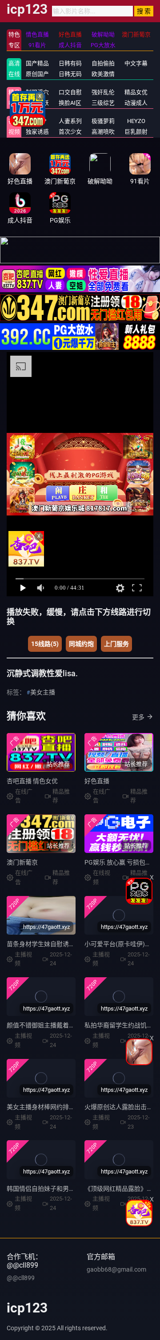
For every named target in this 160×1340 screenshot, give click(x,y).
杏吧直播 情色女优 (32, 781)
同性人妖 (37, 102)
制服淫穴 (37, 92)
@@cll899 (21, 1277)
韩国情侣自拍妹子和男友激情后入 (53, 1188)
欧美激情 (103, 74)
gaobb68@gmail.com (116, 1269)
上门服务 (116, 643)
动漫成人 (136, 102)
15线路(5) (45, 643)
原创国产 (37, 74)
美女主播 (42, 692)
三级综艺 (103, 102)
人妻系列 (70, 121)
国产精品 (37, 63)
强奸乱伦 (103, 92)
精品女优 (136, 92)
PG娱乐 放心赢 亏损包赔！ (121, 862)
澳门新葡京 (22, 862)
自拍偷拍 (103, 63)
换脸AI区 (70, 102)
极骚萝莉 (103, 121)
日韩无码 (70, 74)
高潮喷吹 (103, 131)
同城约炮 (81, 643)
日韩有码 (70, 63)
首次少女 (70, 131)
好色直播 (96, 781)
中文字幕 (136, 63)
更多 (138, 717)
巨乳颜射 (136, 131)
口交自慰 (70, 92)
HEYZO (136, 121)
